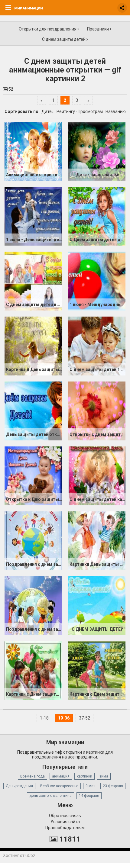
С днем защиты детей (64, 39)
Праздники (98, 29)
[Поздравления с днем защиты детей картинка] (33, 540)
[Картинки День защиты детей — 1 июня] (96, 540)
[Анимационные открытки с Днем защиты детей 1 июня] (33, 151)
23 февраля (113, 786)
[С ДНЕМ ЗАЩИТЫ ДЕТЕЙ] (96, 605)
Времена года (32, 776)
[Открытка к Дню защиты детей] (33, 475)
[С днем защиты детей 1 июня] (96, 345)
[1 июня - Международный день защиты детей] (96, 281)
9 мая (91, 786)
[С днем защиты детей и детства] (33, 281)
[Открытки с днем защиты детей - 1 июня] (96, 410)
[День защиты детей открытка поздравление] (33, 410)
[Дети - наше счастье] (96, 151)
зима (103, 776)
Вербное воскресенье (59, 786)
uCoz (30, 855)
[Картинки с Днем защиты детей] (33, 670)
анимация (61, 776)
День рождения (19, 786)
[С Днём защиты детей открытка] (96, 216)
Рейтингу (66, 111)
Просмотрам (90, 111)
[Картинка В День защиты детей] (33, 345)
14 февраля (89, 796)
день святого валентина (50, 796)
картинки (84, 776)
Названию (116, 111)
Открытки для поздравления (48, 29)
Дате (46, 111)
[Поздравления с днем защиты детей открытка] (33, 605)
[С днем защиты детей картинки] (96, 475)
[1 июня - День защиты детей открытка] (33, 216)
